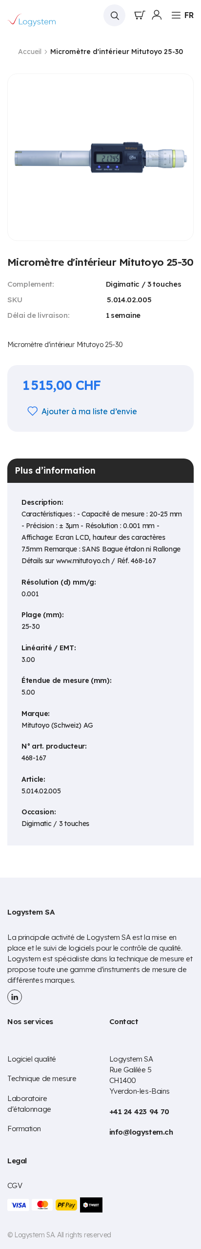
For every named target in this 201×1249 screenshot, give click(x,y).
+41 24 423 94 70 (139, 1111)
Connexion (156, 15)
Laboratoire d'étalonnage (29, 1104)
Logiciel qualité (31, 1059)
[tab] (100, 471)
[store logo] (31, 20)
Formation (24, 1128)
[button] (189, 15)
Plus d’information (55, 470)
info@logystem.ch (141, 1132)
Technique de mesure (41, 1078)
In (14, 997)
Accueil (29, 51)
